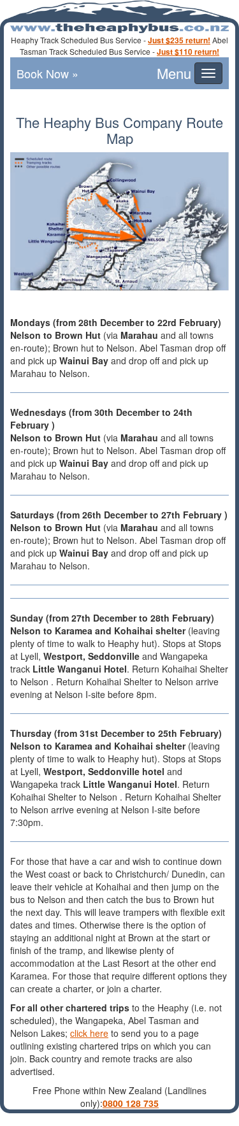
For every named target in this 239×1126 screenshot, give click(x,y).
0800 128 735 (131, 1103)
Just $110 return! (188, 51)
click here (89, 1033)
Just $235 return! (179, 40)
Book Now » (47, 73)
